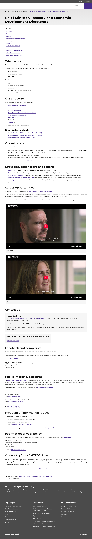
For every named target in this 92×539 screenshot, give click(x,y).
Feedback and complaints (13, 45)
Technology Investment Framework (17, 180)
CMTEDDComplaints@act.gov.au (19, 371)
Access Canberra (65, 517)
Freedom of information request (14, 50)
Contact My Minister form (27, 161)
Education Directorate (38, 518)
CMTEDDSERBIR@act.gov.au (15, 401)
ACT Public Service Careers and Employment (41, 191)
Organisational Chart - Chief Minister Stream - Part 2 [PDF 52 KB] (25, 135)
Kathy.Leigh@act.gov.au (14, 396)
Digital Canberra (37, 516)
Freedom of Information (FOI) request (22, 424)
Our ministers (9, 36)
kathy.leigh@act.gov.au (13, 340)
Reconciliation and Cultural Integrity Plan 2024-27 (21, 177)
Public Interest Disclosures (13, 48)
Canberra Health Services (39, 506)
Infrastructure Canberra (39, 524)
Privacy (12, 533)
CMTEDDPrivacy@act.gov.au (18, 449)
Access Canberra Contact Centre (19, 318)
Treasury (10, 122)
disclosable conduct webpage (45, 387)
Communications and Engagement (17, 105)
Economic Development (14, 110)
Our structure (9, 34)
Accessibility (80, 1)
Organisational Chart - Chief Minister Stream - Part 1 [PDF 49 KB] (25, 133)
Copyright (17, 533)
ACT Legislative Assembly (67, 511)
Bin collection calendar (10, 509)
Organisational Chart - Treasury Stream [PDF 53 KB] (21, 137)
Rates (6, 514)
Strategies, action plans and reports (15, 38)
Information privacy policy (13, 53)
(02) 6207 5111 (40, 318)
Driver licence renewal (10, 519)
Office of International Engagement (17, 115)
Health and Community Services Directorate (44, 521)
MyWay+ (7, 522)
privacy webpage (66, 437)
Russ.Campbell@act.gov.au (15, 407)
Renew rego (8, 517)
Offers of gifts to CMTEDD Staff (14, 55)
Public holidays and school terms (13, 506)
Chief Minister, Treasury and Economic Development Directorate (49, 11)
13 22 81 (33, 318)
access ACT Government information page (39, 428)
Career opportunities (11, 41)
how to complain (13, 358)
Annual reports (12, 170)
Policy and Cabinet (13, 117)
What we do (9, 31)
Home (7, 11)
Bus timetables (9, 525)
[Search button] (81, 6)
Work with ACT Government (68, 509)
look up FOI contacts (57, 428)
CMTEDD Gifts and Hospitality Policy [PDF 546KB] (34, 468)
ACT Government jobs (10, 511)
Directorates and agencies (19, 11)
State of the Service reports (15, 175)
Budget (10, 173)
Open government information (69, 506)
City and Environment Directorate (41, 513)
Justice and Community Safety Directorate (44, 526)
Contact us (87, 1)
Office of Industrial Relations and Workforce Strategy (22, 112)
